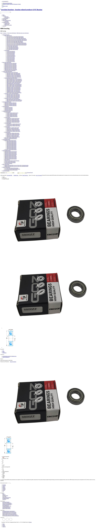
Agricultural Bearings (5, 34)
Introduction (6, 16)
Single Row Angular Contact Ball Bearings (11, 93)
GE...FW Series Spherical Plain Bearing (10, 169)
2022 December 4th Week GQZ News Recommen (10, 515)
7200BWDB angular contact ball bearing (13, 90)
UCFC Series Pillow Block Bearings (12, 47)
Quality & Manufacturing (6, 20)
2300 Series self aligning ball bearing (10, 105)
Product (3, 525)
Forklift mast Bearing (5, 170)
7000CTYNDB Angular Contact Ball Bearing (14, 84)
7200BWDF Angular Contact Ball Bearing (13, 91)
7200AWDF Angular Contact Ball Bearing (13, 89)
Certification (6, 21)
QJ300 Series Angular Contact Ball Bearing (14, 76)
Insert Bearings (6, 50)
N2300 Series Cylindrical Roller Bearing (13, 136)
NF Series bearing (7, 132)
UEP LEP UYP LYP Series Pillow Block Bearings (15, 41)
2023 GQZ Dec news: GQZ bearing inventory (9, 514)
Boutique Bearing (5, 178)
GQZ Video (4, 19)
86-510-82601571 (5, 1)
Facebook (4, 484)
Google (3, 490)
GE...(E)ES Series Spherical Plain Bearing (11, 168)
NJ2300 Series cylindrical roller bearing (13, 122)
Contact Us (4, 499)
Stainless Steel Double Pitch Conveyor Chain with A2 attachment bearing (16, 166)
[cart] (2, 5)
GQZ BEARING (5, 18)
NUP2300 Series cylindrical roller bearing (13, 131)
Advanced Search (30, 172)
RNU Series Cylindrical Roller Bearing (10, 137)
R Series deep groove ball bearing (9, 70)
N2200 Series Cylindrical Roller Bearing (13, 129)
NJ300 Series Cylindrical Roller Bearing (13, 121)
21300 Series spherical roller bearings (10, 153)
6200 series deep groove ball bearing (10, 64)
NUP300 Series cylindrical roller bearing (13, 130)
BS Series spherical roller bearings (10, 162)
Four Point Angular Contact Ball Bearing (11, 72)
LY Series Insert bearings (11, 60)
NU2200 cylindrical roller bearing (12, 114)
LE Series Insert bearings (11, 56)
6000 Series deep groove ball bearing (10, 63)
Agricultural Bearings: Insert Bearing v (8, 511)
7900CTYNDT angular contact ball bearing (14, 82)
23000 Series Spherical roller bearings (10, 154)
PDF (3, 350)
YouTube (3, 489)
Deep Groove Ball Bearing (6, 62)
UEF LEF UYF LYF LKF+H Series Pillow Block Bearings (16, 38)
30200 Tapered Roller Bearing (11, 141)
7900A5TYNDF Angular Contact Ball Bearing (14, 80)
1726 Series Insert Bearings (11, 55)
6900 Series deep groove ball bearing (10, 68)
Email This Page (25, 175)
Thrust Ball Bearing (5, 106)
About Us (4, 15)
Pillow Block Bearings (8, 35)
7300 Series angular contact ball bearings (13, 96)
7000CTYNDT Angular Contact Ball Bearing (14, 86)
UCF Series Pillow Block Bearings (12, 46)
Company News (7, 23)
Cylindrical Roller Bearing (6, 111)
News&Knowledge (5, 22)
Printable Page (16, 175)
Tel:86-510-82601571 (5, 357)
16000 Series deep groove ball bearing (10, 69)
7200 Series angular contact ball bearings (13, 95)
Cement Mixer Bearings (8, 163)
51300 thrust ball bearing (8, 109)
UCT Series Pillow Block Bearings (12, 49)
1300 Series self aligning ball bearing (10, 103)
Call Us (3, 524)
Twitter (3, 486)
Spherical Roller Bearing (6, 150)
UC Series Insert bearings (11, 61)
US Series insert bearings (11, 54)
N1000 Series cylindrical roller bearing (13, 127)
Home (3, 493)
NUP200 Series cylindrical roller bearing (13, 124)
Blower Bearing (7, 159)
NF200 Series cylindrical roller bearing (13, 133)
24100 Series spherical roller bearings (10, 158)
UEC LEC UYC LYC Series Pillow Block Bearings (15, 36)
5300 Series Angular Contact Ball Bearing (13, 74)
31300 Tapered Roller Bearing (11, 145)
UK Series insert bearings (11, 53)
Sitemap (30, 522)
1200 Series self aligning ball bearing (10, 102)
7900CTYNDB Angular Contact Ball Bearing (14, 78)
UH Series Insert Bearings (11, 52)
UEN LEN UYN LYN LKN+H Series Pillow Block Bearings (17, 40)
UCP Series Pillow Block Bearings (12, 45)
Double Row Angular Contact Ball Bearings (11, 98)
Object (3, 351)
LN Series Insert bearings (11, 58)
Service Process (7, 17)
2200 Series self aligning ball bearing (10, 104)
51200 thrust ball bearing (8, 108)
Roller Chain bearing (5, 164)
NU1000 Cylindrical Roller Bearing (12, 112)
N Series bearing (7, 126)
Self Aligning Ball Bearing (6, 101)
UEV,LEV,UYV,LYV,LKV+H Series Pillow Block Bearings (16, 44)
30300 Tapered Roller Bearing (11, 142)
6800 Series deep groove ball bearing (10, 67)
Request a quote (5, 6)
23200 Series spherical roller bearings (10, 156)
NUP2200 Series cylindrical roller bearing (13, 125)
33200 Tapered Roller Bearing (11, 147)
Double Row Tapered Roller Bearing (10, 149)
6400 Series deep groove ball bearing (10, 65)
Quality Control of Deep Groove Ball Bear (9, 513)
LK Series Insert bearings (11, 57)
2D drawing (4, 177)
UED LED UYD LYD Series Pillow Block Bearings (15, 37)
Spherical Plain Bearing (6, 167)
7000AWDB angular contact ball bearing (13, 83)
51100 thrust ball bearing (8, 107)
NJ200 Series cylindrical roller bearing (13, 119)
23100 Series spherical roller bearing (10, 155)
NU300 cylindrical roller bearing (12, 115)
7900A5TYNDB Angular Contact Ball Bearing (14, 79)
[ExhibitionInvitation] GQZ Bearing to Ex (9, 512)
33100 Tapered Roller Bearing (11, 148)
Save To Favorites (39, 175)
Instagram (4, 485)
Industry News (6, 24)
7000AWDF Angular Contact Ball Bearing (13, 87)
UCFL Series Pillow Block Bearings (12, 48)
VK (3, 491)
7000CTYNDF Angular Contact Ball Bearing (14, 85)
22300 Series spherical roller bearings (10, 152)
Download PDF (9, 175)
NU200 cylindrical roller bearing (12, 113)
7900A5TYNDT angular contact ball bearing (14, 81)
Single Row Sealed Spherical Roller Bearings (11, 160)
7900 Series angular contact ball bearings (13, 97)
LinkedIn (3, 488)
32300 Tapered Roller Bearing (11, 144)
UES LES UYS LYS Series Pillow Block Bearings (15, 42)
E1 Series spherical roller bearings (9, 161)
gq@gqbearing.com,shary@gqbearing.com (9, 356)
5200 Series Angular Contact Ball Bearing (13, 73)
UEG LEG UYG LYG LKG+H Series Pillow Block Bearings (17, 39)
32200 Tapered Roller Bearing (11, 143)
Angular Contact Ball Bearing (7, 71)
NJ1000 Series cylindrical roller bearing (13, 118)
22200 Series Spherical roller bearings (10, 151)
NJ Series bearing (7, 117)
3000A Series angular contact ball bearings (13, 99)
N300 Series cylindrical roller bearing (13, 135)
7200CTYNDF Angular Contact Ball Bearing (14, 92)
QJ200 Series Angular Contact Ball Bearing (14, 75)
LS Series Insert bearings (11, 59)
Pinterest (3, 487)
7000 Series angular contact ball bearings (13, 94)
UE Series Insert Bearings (11, 51)
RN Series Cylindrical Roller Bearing (10, 138)
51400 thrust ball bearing (8, 110)
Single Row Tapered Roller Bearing (10, 140)
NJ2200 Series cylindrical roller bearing (13, 120)
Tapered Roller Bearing (6, 139)
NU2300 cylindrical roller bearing (12, 116)
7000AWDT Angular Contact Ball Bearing (13, 88)
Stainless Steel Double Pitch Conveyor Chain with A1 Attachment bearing (16, 165)
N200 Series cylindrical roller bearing (13, 128)
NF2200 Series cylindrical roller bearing (13, 134)
